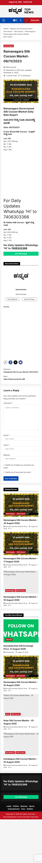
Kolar (8, 714)
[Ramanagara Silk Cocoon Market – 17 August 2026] (21, 543)
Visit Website (12, 299)
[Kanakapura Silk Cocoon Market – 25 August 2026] (21, 744)
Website (7, 455)
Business (24, 806)
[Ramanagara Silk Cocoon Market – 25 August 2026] (21, 505)
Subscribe (35, 20)
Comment (8, 403)
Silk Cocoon (21, 514)
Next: (14, 377)
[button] (3, 20)
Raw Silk (9, 639)
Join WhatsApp (21, 254)
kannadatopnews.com (11, 817)
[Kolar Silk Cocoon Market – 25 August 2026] (21, 705)
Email (6, 445)
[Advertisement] (21, 174)
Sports (31, 806)
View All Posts (29, 299)
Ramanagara (8, 46)
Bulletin (30, 809)
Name (7, 435)
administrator (11, 67)
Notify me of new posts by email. (18, 472)
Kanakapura (10, 753)
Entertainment (14, 809)
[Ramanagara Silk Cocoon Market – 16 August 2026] (21, 582)
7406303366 (19, 248)
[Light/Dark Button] (15, 20)
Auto (23, 809)
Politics (16, 806)
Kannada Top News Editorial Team (16, 526)
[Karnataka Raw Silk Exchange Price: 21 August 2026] (21, 630)
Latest (8, 806)
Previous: (21, 370)
